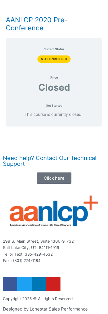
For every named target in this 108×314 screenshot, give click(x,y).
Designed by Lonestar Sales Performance (45, 309)
